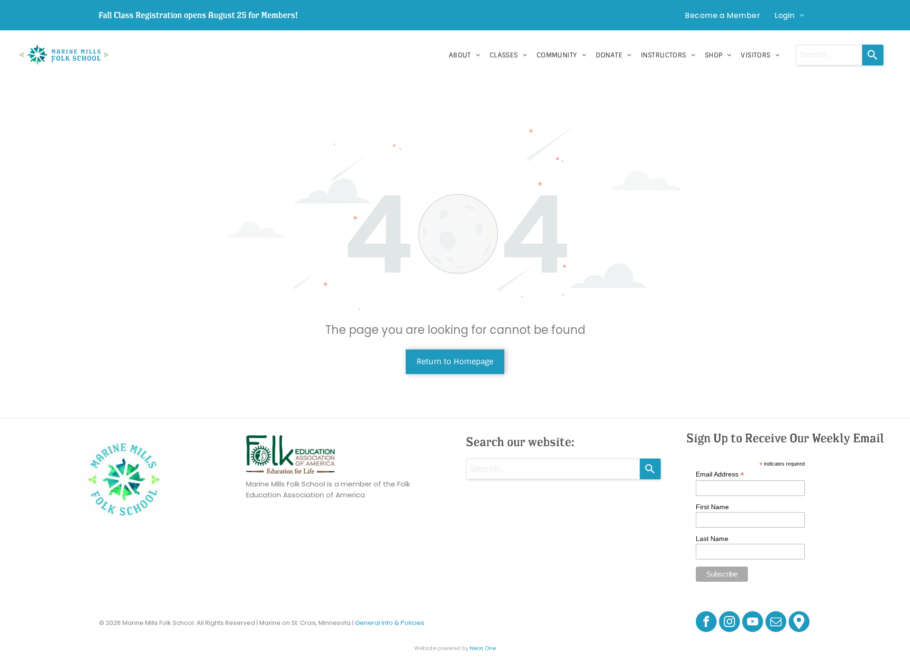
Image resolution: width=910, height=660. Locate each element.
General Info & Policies (389, 622)
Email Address (720, 474)
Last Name (712, 538)
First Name (712, 507)
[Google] (799, 622)
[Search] (872, 55)
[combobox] (829, 55)
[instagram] (729, 622)
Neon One (483, 648)
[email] (775, 622)
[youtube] (752, 622)
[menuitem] (722, 15)
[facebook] (706, 622)
